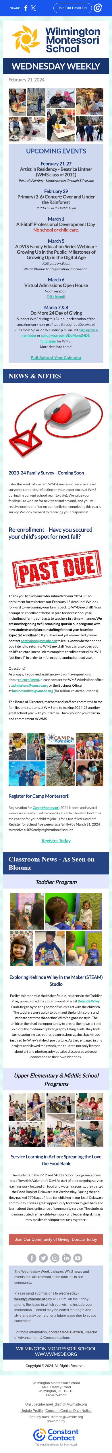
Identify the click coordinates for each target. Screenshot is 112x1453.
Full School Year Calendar (56, 357)
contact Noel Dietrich (66, 1332)
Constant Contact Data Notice (68, 1411)
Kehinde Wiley (89, 1001)
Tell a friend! (56, 296)
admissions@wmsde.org (39, 641)
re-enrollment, (29, 679)
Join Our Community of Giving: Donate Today (56, 1239)
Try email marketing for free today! (56, 1444)
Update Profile (31, 1411)
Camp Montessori (46, 807)
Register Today (56, 840)
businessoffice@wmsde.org (32, 691)
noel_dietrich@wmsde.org (62, 1417)
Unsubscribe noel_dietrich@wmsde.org (56, 1404)
